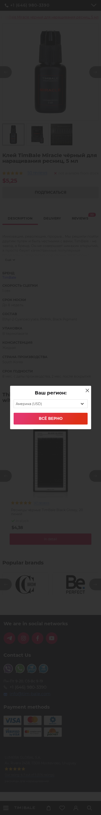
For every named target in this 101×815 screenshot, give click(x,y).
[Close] (87, 390)
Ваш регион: (50, 392)
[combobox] (51, 403)
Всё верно (50, 418)
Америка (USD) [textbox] (29, 404)
